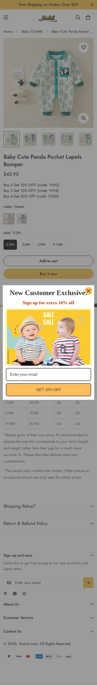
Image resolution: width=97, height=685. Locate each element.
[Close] (88, 291)
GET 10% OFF (48, 390)
